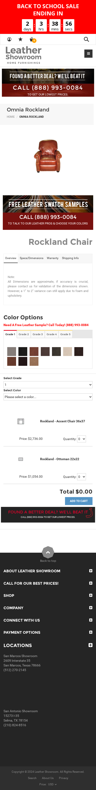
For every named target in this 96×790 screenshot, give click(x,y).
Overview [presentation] (10, 258)
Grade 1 (10, 334)
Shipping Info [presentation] (70, 258)
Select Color (12, 390)
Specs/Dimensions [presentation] (31, 258)
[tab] (11, 258)
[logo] (32, 55)
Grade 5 (65, 334)
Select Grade (12, 378)
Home (11, 116)
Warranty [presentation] (52, 258)
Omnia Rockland (28, 110)
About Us (48, 778)
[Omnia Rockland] (48, 157)
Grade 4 (52, 334)
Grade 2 (24, 334)
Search (32, 778)
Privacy (63, 778)
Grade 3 (38, 334)
